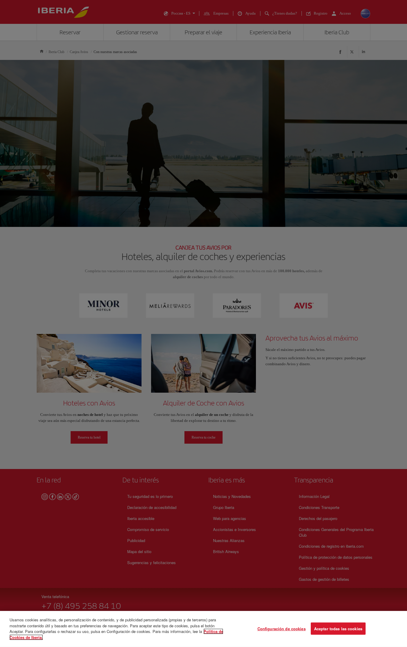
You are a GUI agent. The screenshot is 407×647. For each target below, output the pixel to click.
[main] (203, 629)
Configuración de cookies (281, 628)
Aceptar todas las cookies (338, 628)
